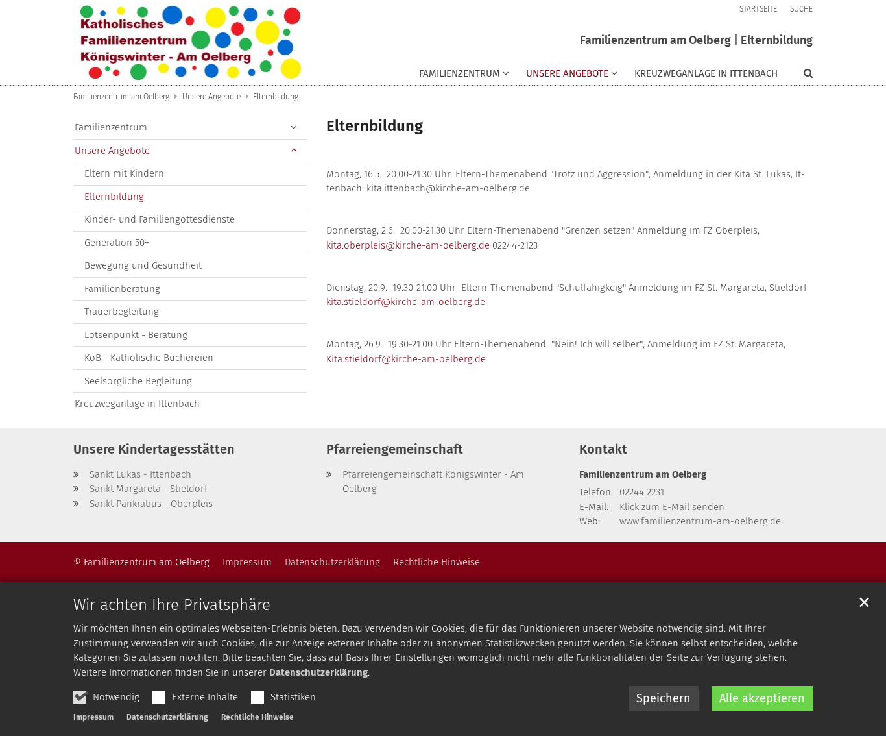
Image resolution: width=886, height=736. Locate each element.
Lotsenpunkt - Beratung (135, 335)
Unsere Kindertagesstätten (154, 449)
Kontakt (603, 449)
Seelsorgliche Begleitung (138, 381)
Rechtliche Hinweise (257, 717)
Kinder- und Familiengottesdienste (159, 219)
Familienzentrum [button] (459, 73)
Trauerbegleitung (121, 311)
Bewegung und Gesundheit (143, 265)
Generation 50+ (116, 243)
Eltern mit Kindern (124, 173)
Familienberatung (122, 289)
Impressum (93, 717)
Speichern (663, 698)
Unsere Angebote (211, 96)
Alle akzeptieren (762, 698)
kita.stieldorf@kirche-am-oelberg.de (405, 302)
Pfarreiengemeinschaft (394, 449)
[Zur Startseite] (189, 42)
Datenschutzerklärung (318, 672)
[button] (563, 76)
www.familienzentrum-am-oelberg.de (700, 521)
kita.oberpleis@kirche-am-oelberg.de (408, 245)
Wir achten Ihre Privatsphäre (171, 605)
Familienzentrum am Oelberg (121, 96)
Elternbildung (275, 96)
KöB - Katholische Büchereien (148, 357)
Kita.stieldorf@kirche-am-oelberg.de (406, 359)
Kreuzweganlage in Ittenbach (706, 73)
